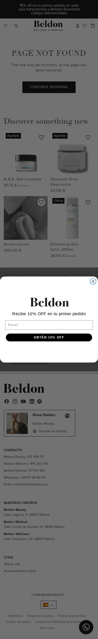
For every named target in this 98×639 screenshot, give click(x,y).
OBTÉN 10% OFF (49, 337)
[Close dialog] (93, 281)
